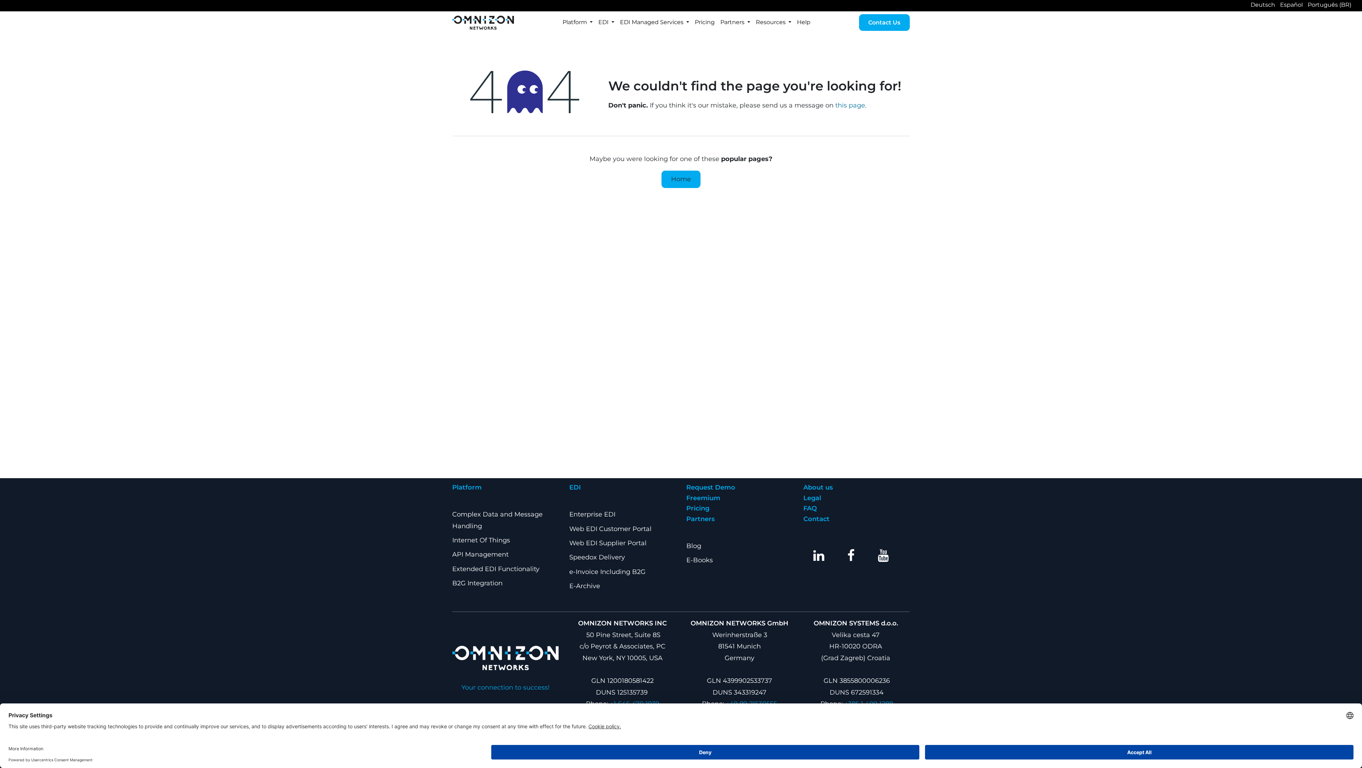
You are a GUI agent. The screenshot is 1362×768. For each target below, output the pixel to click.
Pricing (697, 508)
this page (850, 105)
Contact (816, 519)
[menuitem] (578, 23)
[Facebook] (851, 555)
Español (1291, 4)
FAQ (810, 508)
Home (681, 179)
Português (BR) (1329, 4)
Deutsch (1263, 4)
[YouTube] (883, 555)
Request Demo (710, 487)
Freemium (703, 498)
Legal (812, 498)
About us (818, 487)
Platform (467, 487)
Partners (700, 519)
